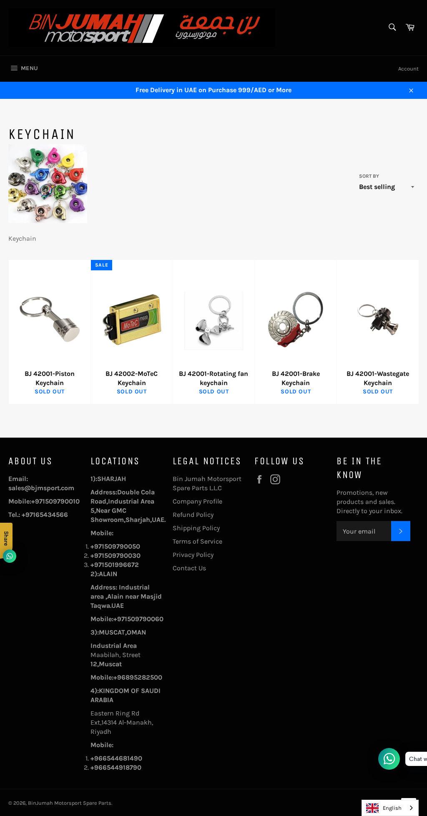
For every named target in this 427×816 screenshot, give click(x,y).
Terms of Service (197, 541)
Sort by (369, 176)
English (392, 808)
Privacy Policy (193, 555)
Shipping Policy (196, 528)
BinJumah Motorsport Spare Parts (69, 803)
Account (408, 68)
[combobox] (390, 808)
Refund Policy (193, 515)
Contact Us (189, 568)
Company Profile (197, 501)
